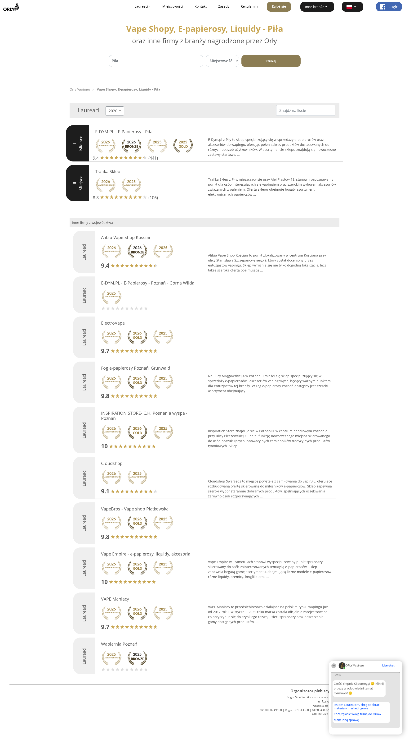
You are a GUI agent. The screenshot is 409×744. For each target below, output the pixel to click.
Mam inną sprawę (346, 720)
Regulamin (249, 6)
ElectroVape (113, 323)
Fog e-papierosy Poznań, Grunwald (135, 368)
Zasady (223, 6)
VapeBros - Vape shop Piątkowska (135, 509)
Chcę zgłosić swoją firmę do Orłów (357, 714)
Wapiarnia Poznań (119, 644)
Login (393, 6)
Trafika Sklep (107, 171)
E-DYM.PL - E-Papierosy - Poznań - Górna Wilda (147, 283)
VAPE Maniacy (115, 599)
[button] (352, 7)
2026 (113, 111)
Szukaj (271, 61)
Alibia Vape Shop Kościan (126, 237)
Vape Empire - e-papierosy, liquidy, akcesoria (145, 554)
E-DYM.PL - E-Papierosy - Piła (123, 131)
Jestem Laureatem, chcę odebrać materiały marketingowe (356, 706)
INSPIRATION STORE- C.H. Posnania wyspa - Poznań (144, 415)
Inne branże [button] (314, 7)
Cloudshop (112, 463)
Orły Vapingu (80, 89)
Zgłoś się (279, 6)
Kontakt (201, 6)
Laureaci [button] (141, 6)
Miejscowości (172, 6)
